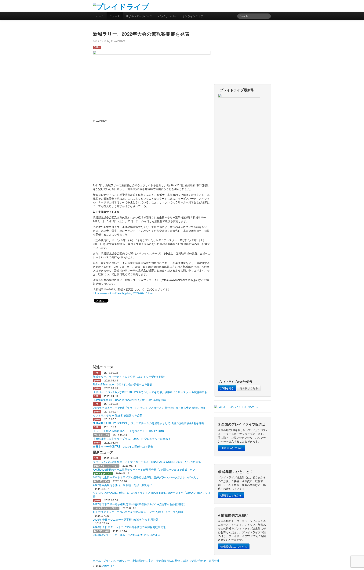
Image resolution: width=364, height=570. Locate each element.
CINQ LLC (108, 566)
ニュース (114, 16)
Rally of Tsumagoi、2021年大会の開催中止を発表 (122, 384)
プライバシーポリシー (116, 560)
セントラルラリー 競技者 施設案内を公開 (117, 415)
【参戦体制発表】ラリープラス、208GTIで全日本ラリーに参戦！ (132, 439)
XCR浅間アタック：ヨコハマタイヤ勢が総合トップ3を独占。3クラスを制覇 (138, 512)
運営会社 (214, 560)
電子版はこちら (248, 388)
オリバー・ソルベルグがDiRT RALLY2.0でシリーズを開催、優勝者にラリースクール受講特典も (150, 392)
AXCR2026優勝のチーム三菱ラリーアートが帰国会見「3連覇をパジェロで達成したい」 (145, 469)
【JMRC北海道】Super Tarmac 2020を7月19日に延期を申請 (129, 400)
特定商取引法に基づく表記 (172, 560)
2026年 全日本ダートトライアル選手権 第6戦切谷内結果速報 (129, 527)
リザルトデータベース (139, 16)
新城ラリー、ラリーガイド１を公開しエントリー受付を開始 (129, 376)
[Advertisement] (226, 5)
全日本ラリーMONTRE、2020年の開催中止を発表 (123, 446)
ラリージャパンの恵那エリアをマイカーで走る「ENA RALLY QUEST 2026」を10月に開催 (147, 462)
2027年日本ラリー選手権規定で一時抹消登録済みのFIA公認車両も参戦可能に (139, 504)
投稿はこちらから (231, 495)
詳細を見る (227, 388)
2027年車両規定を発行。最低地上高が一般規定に (122, 485)
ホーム (100, 16)
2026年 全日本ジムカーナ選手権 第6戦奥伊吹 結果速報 (125, 519)
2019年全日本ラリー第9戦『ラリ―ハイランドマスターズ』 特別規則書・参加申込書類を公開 (149, 407)
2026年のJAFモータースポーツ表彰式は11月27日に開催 (126, 535)
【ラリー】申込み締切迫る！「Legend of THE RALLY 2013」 (129, 431)
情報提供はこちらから (233, 546)
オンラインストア (192, 16)
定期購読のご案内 (143, 560)
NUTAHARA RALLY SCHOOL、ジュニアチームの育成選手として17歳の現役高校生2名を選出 (148, 423)
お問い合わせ (198, 560)
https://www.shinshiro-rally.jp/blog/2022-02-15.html (123, 293)
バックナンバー (167, 16)
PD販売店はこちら (231, 448)
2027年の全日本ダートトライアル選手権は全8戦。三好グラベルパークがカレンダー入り (146, 477)
